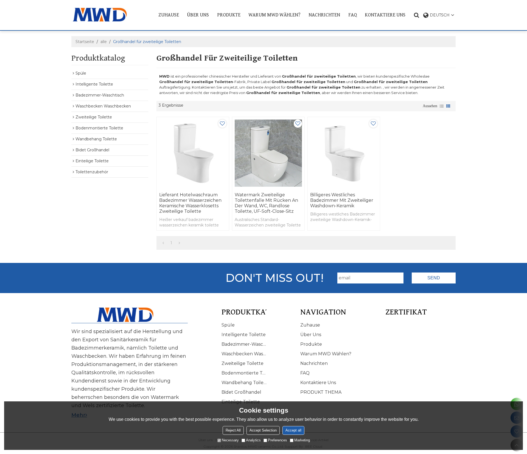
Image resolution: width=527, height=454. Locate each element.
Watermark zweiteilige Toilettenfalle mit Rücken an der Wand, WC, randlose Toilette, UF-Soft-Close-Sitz (266, 203)
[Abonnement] (434, 278)
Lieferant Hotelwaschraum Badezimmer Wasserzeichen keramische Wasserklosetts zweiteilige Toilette (190, 203)
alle (103, 41)
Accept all (293, 430)
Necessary (230, 440)
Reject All (233, 430)
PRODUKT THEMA (320, 392)
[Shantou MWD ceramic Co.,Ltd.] (104, 14)
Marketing (302, 440)
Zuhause (168, 15)
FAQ (352, 15)
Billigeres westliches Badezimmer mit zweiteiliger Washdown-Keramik (341, 200)
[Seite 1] (163, 243)
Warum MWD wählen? (274, 15)
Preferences (277, 440)
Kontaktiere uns (385, 15)
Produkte (228, 15)
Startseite (84, 41)
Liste (441, 106)
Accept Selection (263, 430)
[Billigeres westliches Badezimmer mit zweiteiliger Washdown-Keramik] (343, 153)
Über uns (198, 15)
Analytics (253, 440)
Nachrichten (324, 15)
